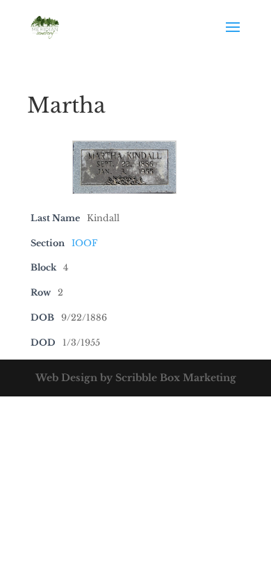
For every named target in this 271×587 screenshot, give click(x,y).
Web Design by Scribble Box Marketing (135, 377)
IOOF (84, 243)
